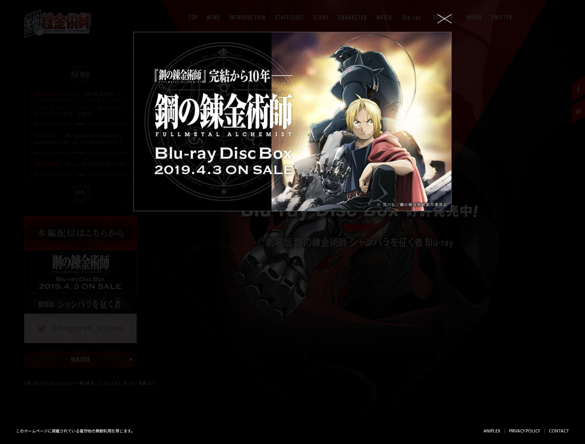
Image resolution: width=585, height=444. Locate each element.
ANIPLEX (492, 430)
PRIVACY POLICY (524, 430)
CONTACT (559, 430)
